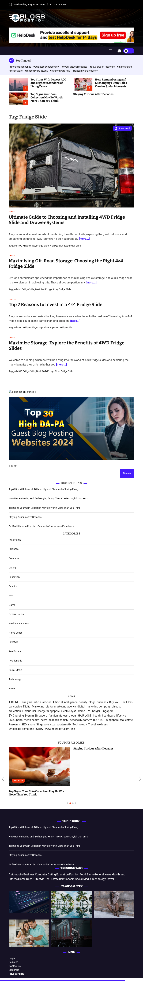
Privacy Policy (16, 973)
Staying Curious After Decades (93, 94)
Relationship (15, 660)
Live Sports (15, 720)
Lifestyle (13, 642)
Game (12, 604)
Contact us (15, 966)
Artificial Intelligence (65, 702)
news (44, 720)
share (31, 724)
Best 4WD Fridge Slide (48, 371)
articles (46, 702)
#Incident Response (21, 66)
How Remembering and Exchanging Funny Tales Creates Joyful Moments (111, 83)
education (15, 711)
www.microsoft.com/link (60, 728)
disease (116, 706)
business (102, 702)
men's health (31, 720)
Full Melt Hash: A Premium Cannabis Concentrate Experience (41, 526)
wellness (102, 724)
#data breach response (102, 66)
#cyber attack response (75, 66)
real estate (126, 720)
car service (15, 706)
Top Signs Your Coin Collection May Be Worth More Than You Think (47, 97)
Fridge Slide (42, 245)
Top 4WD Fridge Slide (61, 327)
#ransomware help (60, 70)
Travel (12, 212)
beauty (83, 702)
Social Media (15, 670)
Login (12, 958)
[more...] (84, 238)
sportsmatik (64, 724)
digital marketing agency (61, 706)
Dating (12, 567)
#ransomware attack (36, 70)
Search (13, 465)
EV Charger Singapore (99, 711)
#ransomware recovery (85, 70)
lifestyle (121, 715)
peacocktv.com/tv (81, 720)
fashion (53, 715)
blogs (92, 702)
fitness (63, 715)
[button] (3, 779)
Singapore (42, 724)
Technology (15, 679)
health (97, 715)
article (37, 702)
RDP (96, 720)
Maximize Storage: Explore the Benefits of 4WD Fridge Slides (66, 345)
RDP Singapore (109, 720)
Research (14, 724)
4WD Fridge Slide (26, 245)
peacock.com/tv (58, 720)
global (73, 715)
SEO (24, 724)
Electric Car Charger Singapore (41, 711)
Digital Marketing (33, 706)
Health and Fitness (19, 623)
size (52, 724)
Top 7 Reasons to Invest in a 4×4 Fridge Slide (55, 304)
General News (16, 614)
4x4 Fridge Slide (25, 289)
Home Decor (15, 632)
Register (13, 962)
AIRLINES (14, 702)
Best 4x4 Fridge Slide (46, 289)
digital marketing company (93, 706)
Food (11, 595)
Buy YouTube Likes (121, 702)
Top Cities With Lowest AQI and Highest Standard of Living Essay (48, 83)
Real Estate (15, 651)
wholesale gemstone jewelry (26, 728)
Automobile (15, 539)
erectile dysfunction (73, 711)
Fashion (13, 586)
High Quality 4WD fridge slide (65, 245)
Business (13, 549)
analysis (27, 702)
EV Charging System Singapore (28, 715)
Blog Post (14, 969)
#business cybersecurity (46, 66)
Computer (14, 558)
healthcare (108, 715)
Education (14, 577)
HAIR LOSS (85, 715)
